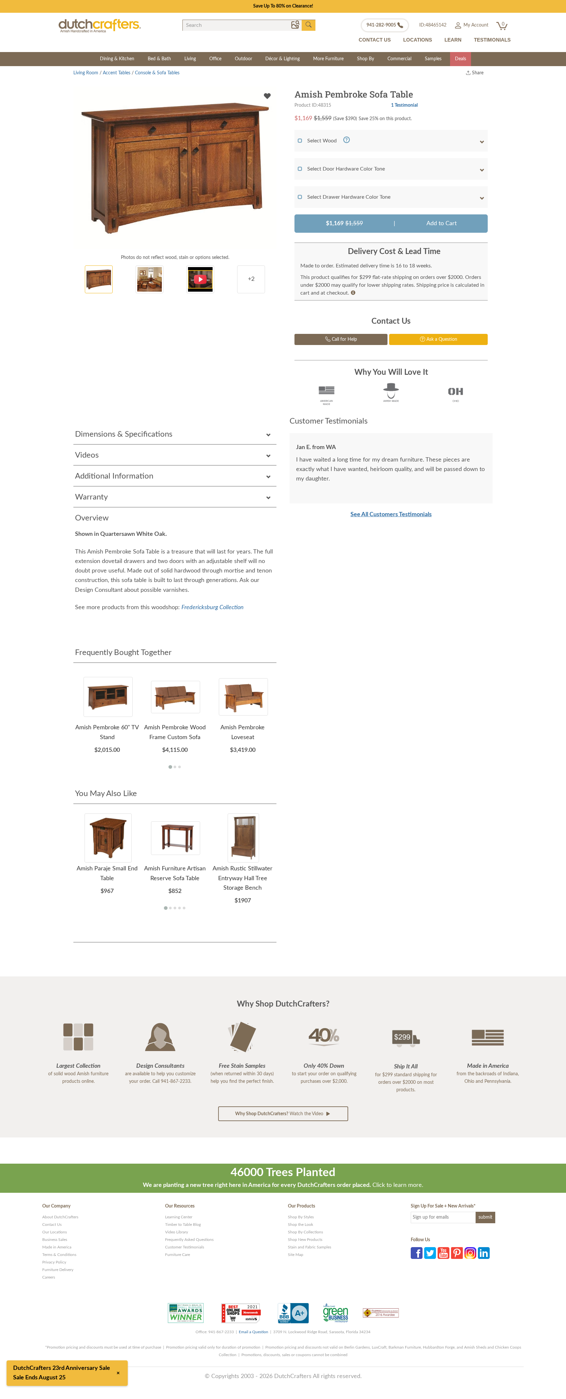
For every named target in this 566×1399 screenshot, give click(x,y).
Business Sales (54, 1240)
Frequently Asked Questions (189, 1240)
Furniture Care (177, 1255)
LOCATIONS (417, 40)
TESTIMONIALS (492, 40)
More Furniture (328, 59)
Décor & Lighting (282, 59)
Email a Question (253, 1332)
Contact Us (52, 1224)
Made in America (56, 1247)
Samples (433, 59)
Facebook (417, 1253)
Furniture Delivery (57, 1270)
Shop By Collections (305, 1232)
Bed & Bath (159, 59)
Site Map (295, 1255)
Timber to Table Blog (183, 1224)
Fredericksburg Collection (212, 607)
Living (190, 59)
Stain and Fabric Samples (309, 1247)
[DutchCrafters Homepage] (100, 25)
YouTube (443, 1253)
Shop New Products (305, 1240)
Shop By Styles (301, 1217)
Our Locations (54, 1232)
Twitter (430, 1253)
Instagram (470, 1253)
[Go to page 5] (184, 908)
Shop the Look (300, 1224)
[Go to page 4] (179, 908)
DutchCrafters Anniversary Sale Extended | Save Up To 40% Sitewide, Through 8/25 (283, 6)
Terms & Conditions (59, 1255)
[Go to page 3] (179, 767)
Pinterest (457, 1253)
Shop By (365, 59)
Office (215, 59)
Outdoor (243, 59)
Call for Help (343, 339)
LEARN (453, 40)
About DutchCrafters (60, 1217)
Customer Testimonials (184, 1247)
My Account (475, 25)
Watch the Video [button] (280, 1114)
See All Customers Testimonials (391, 515)
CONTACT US (375, 40)
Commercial (399, 59)
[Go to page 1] (170, 767)
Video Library (176, 1232)
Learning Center (178, 1217)
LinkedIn (484, 1253)
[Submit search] (308, 24)
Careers (48, 1277)
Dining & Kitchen (117, 59)
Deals (460, 59)
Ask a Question (441, 339)
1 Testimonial (404, 105)
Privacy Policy (54, 1262)
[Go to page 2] (175, 767)
